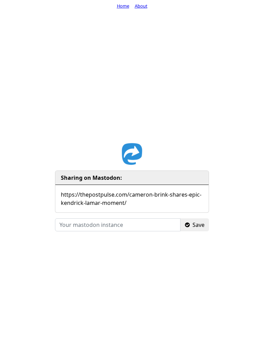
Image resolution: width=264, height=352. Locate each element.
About (141, 6)
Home (123, 6)
